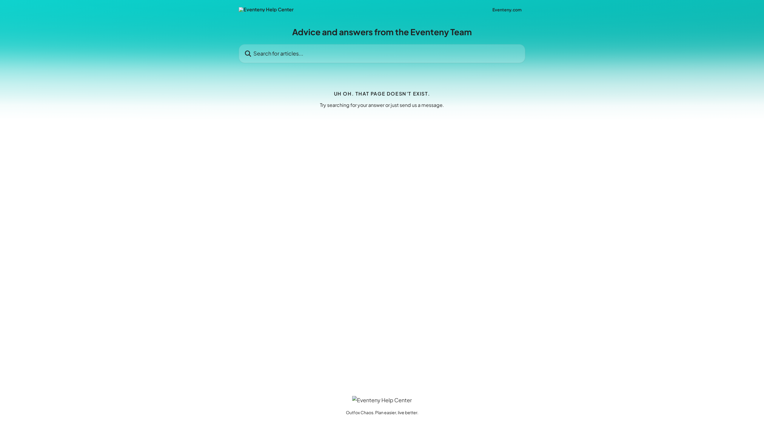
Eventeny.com (507, 9)
